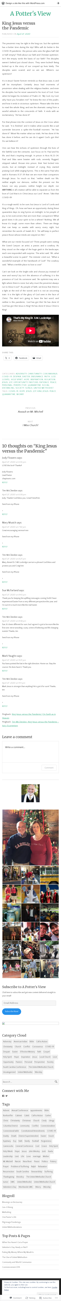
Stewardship (36, 1172)
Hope (26, 380)
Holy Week (7, 1151)
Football (35, 1141)
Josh (44, 1151)
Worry (20, 394)
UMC (13, 1182)
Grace (44, 1146)
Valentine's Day (9, 1187)
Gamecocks (8, 1146)
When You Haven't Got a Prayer (15, 1242)
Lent (17, 1156)
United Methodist (44, 388)
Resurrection (8, 1172)
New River (27, 1161)
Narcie (18, 1161)
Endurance (37, 377)
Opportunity (20, 382)
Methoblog (6, 1212)
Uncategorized (9, 1072)
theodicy (20, 1177)
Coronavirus (50, 374)
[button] (30, 837)
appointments (36, 1110)
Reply (5, 483)
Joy (10, 382)
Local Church (45, 1057)
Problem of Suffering (20, 1166)
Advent (6, 1110)
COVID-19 (7, 377)
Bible (32, 1041)
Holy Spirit (17, 380)
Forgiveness (46, 1141)
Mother (46, 1156)
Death (13, 1136)
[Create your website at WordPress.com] (30, 3)
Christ (5, 1121)
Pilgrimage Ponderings (11, 1222)
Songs (28, 388)
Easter (26, 377)
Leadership (8, 1156)
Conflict (26, 1047)
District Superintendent (28, 1136)
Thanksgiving (8, 1177)
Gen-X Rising (7, 1207)
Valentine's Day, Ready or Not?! (15, 1247)
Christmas (26, 1121)
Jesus (5, 382)
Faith (47, 377)
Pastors (33, 382)
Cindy (44, 1121)
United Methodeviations (12, 1227)
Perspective (20, 385)
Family (27, 1141)
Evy (14, 1141)
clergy (51, 1121)
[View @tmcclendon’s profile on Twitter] (6, 1096)
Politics (45, 1161)
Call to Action (41, 1041)
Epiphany (7, 1141)
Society (20, 388)
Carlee (48, 1115)
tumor (5, 1182)
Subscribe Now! (11, 1011)
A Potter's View (30, 13)
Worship (38, 1072)
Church (18, 1047)
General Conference (24, 1146)
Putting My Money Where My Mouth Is (18, 1252)
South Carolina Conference (14, 1067)
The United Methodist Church (41, 1067)
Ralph (33, 1166)
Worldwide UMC (26, 1187)
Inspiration (36, 380)
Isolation (49, 380)
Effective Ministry (27, 1052)
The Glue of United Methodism (14, 1257)
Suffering (48, 1172)
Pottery (53, 1161)
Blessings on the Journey (12, 1202)
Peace (53, 382)
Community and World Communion (16, 1262)
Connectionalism (48, 1126)
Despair (17, 377)
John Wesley (34, 1151)
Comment (49, 767)
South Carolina (22, 1172)
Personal (7, 385)
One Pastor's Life (9, 1217)
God (53, 377)
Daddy (6, 1136)
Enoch (51, 1136)
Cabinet (18, 1115)
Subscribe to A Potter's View (24, 987)
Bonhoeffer (8, 1115)
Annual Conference (20, 1110)
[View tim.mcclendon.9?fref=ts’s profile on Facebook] (3, 1096)
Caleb (26, 1115)
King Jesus (43, 391)
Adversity (21, 374)
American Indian (20, 1041)
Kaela (50, 1151)
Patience (44, 382)
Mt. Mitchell (8, 1161)
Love (55, 1057)
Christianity (35, 374)
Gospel (6, 380)
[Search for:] (30, 1082)
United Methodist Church (44, 1182)
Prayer (6, 1166)
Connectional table (11, 1131)
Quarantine (34, 385)
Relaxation (42, 1166)
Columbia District (10, 1126)
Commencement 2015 (11, 1267)
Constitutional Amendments (33, 1131)
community (25, 1126)
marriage (37, 1156)
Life (22, 1156)
